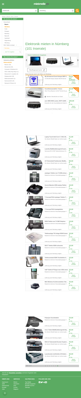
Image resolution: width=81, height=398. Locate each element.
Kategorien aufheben (9, 60)
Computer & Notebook (11, 69)
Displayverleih (9, 76)
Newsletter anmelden (15, 373)
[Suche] (77, 10)
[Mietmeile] (41, 4)
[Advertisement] (52, 31)
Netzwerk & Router (10, 83)
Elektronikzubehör (10, 78)
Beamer (8, 64)
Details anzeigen (73, 82)
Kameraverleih (9, 80)
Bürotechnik (9, 67)
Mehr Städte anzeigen (9, 45)
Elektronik (8, 62)
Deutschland (7, 22)
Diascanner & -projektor (11, 74)
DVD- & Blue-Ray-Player (12, 71)
